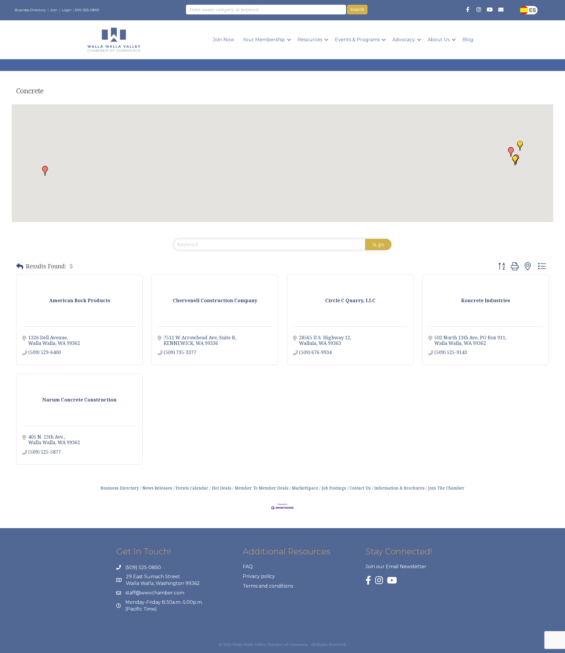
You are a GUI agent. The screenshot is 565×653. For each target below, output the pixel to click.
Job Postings (334, 488)
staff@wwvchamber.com (154, 593)
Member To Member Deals (261, 488)
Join (53, 10)
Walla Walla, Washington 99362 (163, 583)
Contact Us (360, 488)
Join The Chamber (446, 488)
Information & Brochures (399, 488)
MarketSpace (305, 488)
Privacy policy (259, 576)
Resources (310, 39)
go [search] (381, 244)
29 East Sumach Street (153, 576)
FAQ (248, 566)
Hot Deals (221, 488)
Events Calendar (192, 488)
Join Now (223, 39)
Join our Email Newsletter (395, 566)
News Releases (157, 488)
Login (67, 10)
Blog (467, 39)
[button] (511, 152)
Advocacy (403, 39)
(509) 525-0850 (143, 567)
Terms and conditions (268, 586)
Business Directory (30, 10)
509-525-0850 (87, 10)
